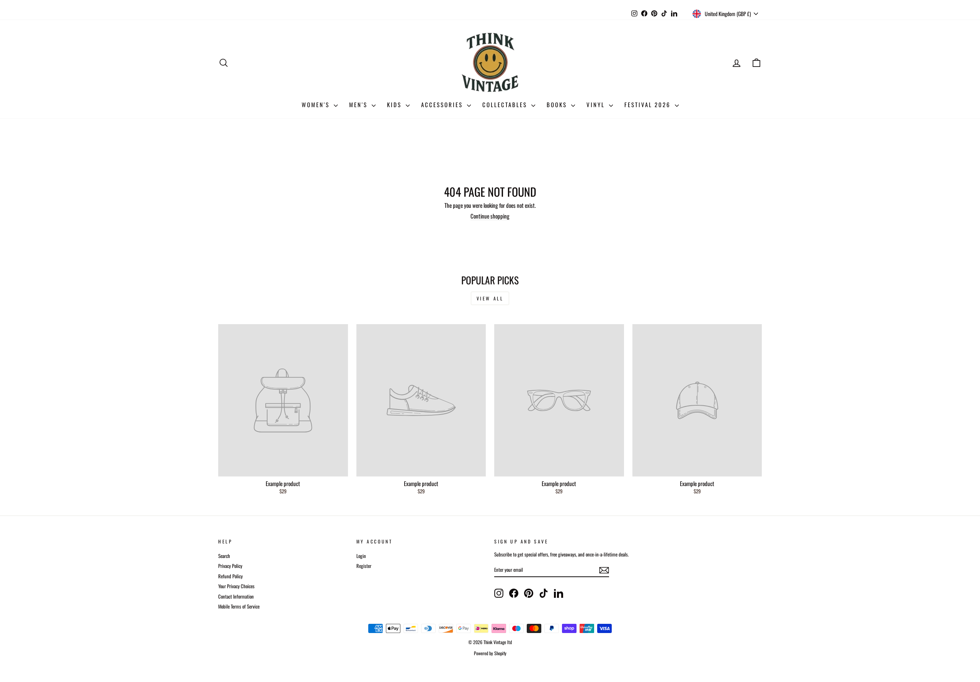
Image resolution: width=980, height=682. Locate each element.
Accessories (443, 104)
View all (490, 298)
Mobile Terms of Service (239, 606)
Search (224, 556)
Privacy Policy (230, 565)
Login (361, 556)
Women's (317, 104)
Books (558, 104)
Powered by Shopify (490, 653)
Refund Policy (230, 576)
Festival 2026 (648, 104)
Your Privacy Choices (236, 586)
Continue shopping (490, 216)
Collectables (505, 104)
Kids (395, 104)
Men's (359, 104)
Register (363, 565)
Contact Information (236, 596)
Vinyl (596, 104)
